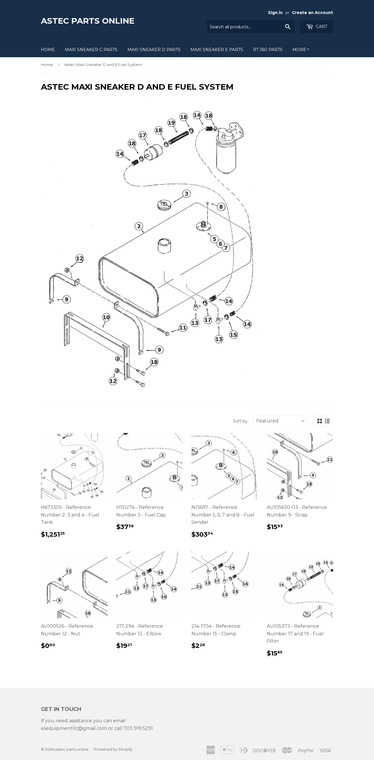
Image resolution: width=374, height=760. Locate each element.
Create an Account (312, 12)
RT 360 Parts (268, 49)
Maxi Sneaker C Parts (91, 49)
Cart (321, 26)
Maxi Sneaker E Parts (217, 49)
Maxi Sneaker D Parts (154, 49)
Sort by (240, 421)
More (299, 49)
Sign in (275, 12)
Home (48, 49)
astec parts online (87, 21)
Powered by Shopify (113, 749)
